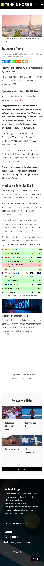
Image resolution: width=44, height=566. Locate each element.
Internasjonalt (18, 57)
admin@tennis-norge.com (20, 542)
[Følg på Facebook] (33, 559)
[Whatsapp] (13, 61)
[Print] (19, 61)
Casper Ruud (7, 57)
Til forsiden (22, 469)
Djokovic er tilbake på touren (9, 426)
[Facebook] (3, 61)
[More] (26, 61)
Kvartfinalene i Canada (31, 424)
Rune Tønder (9, 54)
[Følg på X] (38, 559)
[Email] (23, 61)
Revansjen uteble (11, 449)
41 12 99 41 (14, 536)
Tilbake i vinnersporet (30, 450)
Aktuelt (38, 54)
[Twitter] (6, 61)
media (19, 100)
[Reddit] (16, 61)
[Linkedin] (9, 61)
